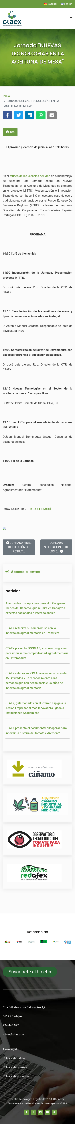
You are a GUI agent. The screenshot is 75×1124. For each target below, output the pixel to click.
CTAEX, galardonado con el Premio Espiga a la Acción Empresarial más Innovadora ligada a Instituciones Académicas (35, 708)
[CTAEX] (12, 18)
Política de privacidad (16, 1076)
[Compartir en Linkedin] (29, 115)
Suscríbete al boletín (30, 971)
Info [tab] (12, 132)
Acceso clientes (24, 571)
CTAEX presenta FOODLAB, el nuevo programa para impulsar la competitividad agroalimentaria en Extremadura (36, 653)
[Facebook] (26, 1112)
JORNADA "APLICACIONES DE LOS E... (56, 547)
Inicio (6, 96)
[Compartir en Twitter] (18, 115)
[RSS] (54, 1112)
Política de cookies (15, 1067)
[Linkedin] (40, 1112)
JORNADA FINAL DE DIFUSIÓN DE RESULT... (19, 547)
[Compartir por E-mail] (52, 115)
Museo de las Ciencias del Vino (30, 176)
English (68, 4)
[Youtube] (47, 1112)
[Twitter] (33, 1112)
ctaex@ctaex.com (14, 1034)
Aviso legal (10, 1049)
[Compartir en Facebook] (7, 115)
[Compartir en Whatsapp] (41, 115)
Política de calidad (14, 1058)
